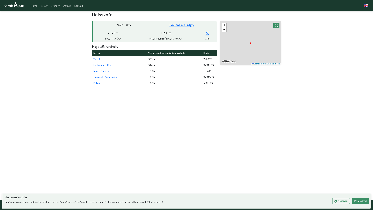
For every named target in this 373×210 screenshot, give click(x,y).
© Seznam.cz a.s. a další (270, 63)
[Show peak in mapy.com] (207, 33)
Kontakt (78, 6)
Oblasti (67, 6)
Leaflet (256, 63)
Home (33, 6)
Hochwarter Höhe (102, 65)
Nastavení (342, 201)
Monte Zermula (101, 71)
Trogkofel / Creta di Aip (105, 77)
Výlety (44, 6)
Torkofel (97, 59)
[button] (250, 43)
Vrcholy (55, 6)
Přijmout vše (360, 201)
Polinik (96, 83)
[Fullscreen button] (276, 25)
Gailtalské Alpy (181, 25)
